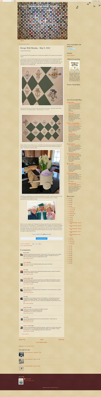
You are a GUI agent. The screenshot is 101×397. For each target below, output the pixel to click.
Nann (24, 269)
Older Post (61, 339)
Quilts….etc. (71, 113)
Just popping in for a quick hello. (74, 164)
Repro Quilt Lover (72, 183)
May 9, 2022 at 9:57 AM (28, 313)
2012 (69, 263)
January (71, 243)
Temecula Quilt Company (73, 153)
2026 (69, 198)
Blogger (56, 387)
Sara (24, 296)
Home (22, 40)
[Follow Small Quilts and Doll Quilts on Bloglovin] (71, 49)
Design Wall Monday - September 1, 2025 (33, 352)
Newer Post (22, 339)
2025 (69, 200)
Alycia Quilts (71, 102)
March (70, 239)
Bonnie (24, 252)
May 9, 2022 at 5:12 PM (28, 321)
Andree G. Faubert (27, 325)
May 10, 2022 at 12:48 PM (28, 331)
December (71, 207)
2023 (69, 204)
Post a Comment (25, 334)
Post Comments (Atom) (29, 346)
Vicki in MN (25, 262)
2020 (69, 248)
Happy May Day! (71, 174)
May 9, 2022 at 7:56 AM (28, 274)
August (71, 215)
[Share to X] (38, 244)
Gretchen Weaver (27, 278)
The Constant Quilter (72, 173)
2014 (69, 259)
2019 (69, 249)
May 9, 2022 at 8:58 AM (28, 303)
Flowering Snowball (72, 114)
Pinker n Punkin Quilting (73, 123)
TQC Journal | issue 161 (73, 154)
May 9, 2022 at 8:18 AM (28, 292)
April (70, 238)
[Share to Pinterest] (40, 244)
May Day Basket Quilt (27, 245)
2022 (69, 206)
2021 (69, 246)
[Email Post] (33, 243)
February (71, 241)
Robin (24, 317)
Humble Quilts (71, 143)
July (70, 217)
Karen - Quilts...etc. (27, 287)
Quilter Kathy (26, 307)
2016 (69, 255)
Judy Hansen (28, 378)
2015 (69, 257)
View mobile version (41, 342)
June (70, 219)
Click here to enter (41, 238)
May (70, 221)
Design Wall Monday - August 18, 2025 (32, 366)
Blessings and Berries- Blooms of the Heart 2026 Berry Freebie (74, 125)
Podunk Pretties (71, 134)
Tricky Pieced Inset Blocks (73, 135)
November (71, 209)
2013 (69, 261)
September (71, 213)
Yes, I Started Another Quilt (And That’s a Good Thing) (74, 185)
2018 (69, 251)
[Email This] (35, 244)
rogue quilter (71, 163)
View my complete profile (29, 380)
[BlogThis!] (36, 244)
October (71, 211)
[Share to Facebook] (39, 244)
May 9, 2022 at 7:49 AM (28, 265)
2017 (69, 253)
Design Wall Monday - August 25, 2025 (32, 359)
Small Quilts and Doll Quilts (38, 6)
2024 (69, 202)
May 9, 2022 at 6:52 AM (28, 258)
